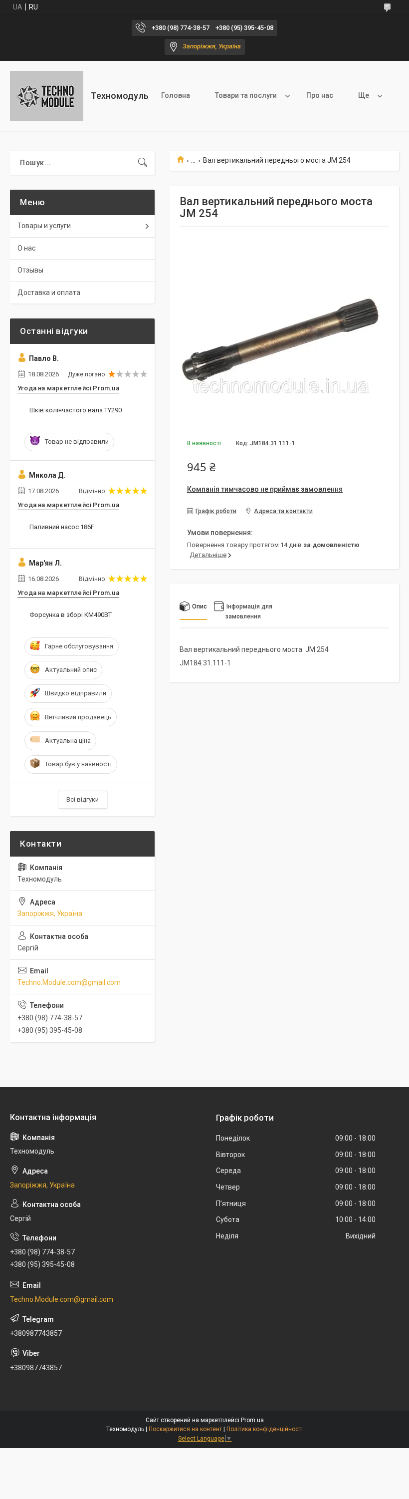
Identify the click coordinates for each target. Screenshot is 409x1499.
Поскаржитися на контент (185, 1429)
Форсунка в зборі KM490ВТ (70, 614)
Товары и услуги (44, 226)
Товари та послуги (246, 95)
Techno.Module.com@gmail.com (69, 982)
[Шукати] (143, 163)
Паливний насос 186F (61, 527)
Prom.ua (252, 1420)
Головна (175, 95)
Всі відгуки (82, 799)
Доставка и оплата (48, 293)
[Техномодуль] (46, 96)
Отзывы (30, 270)
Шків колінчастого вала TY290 (75, 410)
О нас (26, 248)
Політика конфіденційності (264, 1429)
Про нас (319, 95)
